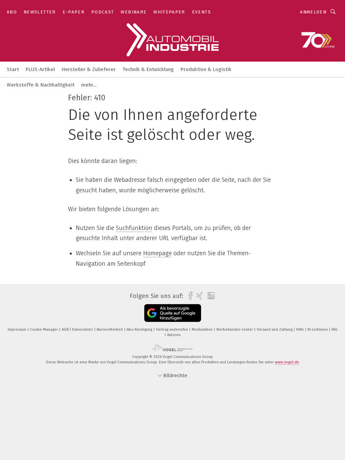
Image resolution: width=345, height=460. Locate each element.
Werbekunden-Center (235, 329)
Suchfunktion (134, 228)
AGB (65, 329)
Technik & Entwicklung (148, 69)
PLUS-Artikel (40, 69)
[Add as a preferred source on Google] (172, 313)
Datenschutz (83, 329)
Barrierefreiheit (110, 329)
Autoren (174, 335)
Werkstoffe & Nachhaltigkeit (40, 85)
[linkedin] (209, 296)
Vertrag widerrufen (172, 329)
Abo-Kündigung (140, 329)
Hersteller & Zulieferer (89, 69)
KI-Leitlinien (318, 329)
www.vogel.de (287, 362)
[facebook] (188, 296)
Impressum (17, 329)
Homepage (157, 253)
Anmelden (313, 12)
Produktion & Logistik (206, 69)
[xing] (197, 296)
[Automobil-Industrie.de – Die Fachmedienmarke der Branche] (13, 69)
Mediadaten (203, 329)
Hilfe (300, 329)
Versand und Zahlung (275, 329)
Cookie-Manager (44, 329)
